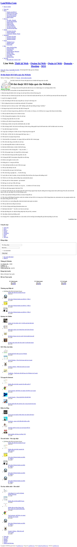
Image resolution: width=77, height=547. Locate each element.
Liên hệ (5, 542)
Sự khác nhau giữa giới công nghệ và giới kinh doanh (21, 342)
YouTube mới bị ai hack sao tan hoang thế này (19, 427)
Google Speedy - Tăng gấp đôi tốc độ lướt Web (19, 397)
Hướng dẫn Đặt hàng (9, 543)
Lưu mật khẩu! (7, 250)
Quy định (6, 537)
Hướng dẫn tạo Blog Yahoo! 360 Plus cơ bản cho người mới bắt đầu (16, 508)
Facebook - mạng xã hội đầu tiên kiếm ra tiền (19, 421)
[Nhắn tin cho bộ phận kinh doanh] (13, 284)
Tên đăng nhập (5, 245)
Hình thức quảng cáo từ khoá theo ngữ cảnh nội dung (21, 329)
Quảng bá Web (38, 63)
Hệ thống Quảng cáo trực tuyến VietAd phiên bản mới (21, 336)
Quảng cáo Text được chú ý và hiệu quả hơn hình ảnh (21, 323)
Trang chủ (3, 70)
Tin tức (18, 78)
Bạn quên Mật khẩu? (9, 257)
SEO (43, 66)
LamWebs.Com (20, 545)
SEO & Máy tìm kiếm (26, 78)
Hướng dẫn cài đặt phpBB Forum (16, 501)
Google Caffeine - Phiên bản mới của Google (19, 366)
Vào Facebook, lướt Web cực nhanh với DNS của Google (22, 390)
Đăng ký (6, 258)
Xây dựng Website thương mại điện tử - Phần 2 (19, 305)
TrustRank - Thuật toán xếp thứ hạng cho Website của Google (23, 373)
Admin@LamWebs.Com (43, 545)
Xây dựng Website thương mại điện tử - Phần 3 (19, 312)
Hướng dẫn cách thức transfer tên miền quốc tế (19, 384)
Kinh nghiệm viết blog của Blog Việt (17, 434)
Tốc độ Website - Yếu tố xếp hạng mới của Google (20, 360)
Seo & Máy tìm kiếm (14, 70)
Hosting (35, 66)
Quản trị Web (55, 63)
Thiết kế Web (21, 63)
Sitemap (5, 539)
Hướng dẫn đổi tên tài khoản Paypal (16, 292)
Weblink (6, 540)
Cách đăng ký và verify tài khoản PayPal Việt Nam (16, 494)
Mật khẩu (4, 247)
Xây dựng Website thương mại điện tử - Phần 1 (19, 299)
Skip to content (7, 6)
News (7, 70)
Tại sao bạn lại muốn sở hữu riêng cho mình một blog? (21, 414)
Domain (68, 63)
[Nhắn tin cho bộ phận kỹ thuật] (63, 284)
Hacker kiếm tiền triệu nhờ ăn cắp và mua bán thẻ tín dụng (22, 403)
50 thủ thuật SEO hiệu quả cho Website (16, 75)
